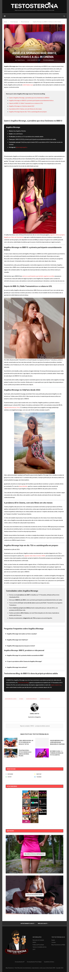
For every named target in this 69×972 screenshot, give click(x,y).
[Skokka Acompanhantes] (26, 816)
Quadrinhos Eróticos (49, 961)
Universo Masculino (45, 698)
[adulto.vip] (26, 800)
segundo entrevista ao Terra (12, 407)
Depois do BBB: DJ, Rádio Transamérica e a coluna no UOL (26, 103)
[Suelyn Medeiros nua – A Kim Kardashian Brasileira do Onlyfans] (42, 742)
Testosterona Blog (23, 682)
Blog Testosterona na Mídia (58, 944)
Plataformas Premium (31, 698)
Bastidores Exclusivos (10, 698)
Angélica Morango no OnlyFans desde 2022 (21, 106)
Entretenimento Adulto (27, 923)
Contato (53, 942)
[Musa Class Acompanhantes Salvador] (43, 791)
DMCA (34, 942)
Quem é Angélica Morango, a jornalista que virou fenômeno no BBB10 (29, 97)
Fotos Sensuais (14, 21)
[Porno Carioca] (26, 791)
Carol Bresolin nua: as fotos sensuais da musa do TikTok (26, 742)
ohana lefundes (23, 486)
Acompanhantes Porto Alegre (34, 961)
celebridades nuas (28, 85)
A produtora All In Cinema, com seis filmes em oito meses (25, 109)
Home (5, 21)
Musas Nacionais (25, 21)
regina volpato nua (56, 685)
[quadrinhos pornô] (26, 808)
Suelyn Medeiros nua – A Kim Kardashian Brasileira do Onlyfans (57, 742)
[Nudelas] (43, 800)
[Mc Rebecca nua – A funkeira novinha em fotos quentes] (42, 753)
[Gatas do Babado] (43, 808)
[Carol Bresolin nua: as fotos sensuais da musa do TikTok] (10, 742)
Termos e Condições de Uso (39, 947)
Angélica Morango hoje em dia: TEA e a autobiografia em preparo (28, 111)
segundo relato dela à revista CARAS (34, 555)
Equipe (53, 940)
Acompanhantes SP (19, 961)
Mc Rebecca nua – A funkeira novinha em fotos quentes (56, 752)
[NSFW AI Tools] (34, 791)
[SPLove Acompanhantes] (34, 808)
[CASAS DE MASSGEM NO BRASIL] (34, 895)
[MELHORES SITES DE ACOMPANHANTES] (34, 854)
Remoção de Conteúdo (38, 940)
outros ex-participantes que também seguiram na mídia (38, 276)
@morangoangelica (21, 147)
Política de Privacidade (38, 944)
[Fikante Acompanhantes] (34, 800)
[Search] (64, 16)
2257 (34, 949)
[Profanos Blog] (34, 816)
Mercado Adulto (42, 923)
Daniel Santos (21, 60)
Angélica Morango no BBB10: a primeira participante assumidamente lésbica (31, 100)
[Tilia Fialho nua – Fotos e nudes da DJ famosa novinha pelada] (10, 753)
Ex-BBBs (21, 698)
